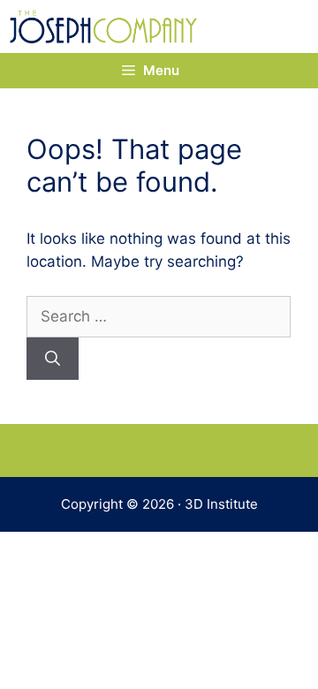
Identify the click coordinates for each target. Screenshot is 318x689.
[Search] (52, 358)
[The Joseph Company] (103, 26)
